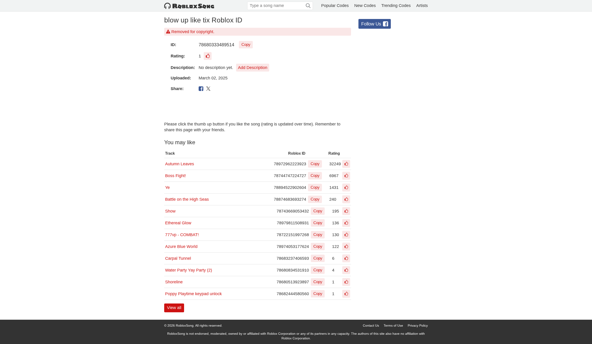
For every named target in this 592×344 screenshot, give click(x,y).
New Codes (365, 5)
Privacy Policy (418, 325)
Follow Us (371, 23)
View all (174, 307)
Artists (422, 5)
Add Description (252, 67)
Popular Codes (335, 5)
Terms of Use (393, 325)
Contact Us (371, 325)
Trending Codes (396, 5)
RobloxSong (185, 325)
